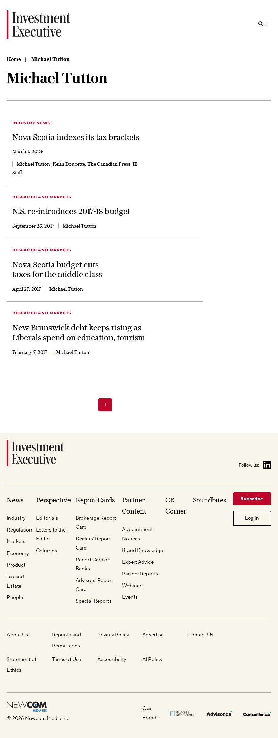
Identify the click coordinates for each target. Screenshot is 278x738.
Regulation (19, 530)
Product (16, 565)
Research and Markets (41, 197)
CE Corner (175, 505)
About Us (17, 635)
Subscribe (252, 499)
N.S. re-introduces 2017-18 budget (71, 211)
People (15, 597)
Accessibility (111, 659)
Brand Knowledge (142, 550)
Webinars (133, 585)
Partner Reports (140, 574)
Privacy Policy (113, 635)
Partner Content (134, 505)
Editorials (47, 518)
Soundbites (209, 500)
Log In (252, 518)
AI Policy (152, 659)
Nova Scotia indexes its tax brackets (75, 137)
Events (130, 597)
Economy (18, 553)
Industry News (31, 123)
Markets (16, 541)
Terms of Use (66, 659)
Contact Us (200, 635)
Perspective (53, 500)
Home (14, 59)
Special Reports (94, 601)
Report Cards (95, 500)
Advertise (153, 635)
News (15, 500)
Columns (46, 550)
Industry (16, 518)
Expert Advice (138, 562)
